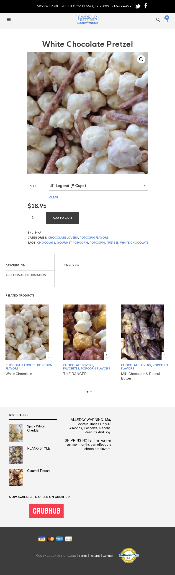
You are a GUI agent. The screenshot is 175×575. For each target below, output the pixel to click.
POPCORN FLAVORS (94, 237)
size (33, 186)
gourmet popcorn (72, 243)
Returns (95, 555)
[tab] (29, 266)
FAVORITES (71, 368)
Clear (53, 197)
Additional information (25, 275)
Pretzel (112, 243)
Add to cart (62, 218)
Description (15, 265)
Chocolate (46, 243)
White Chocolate (134, 243)
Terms (83, 555)
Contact (108, 555)
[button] (9, 19)
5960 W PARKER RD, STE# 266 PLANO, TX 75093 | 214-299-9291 (85, 6)
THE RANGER (75, 374)
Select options (50, 356)
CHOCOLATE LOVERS (63, 237)
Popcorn (97, 243)
